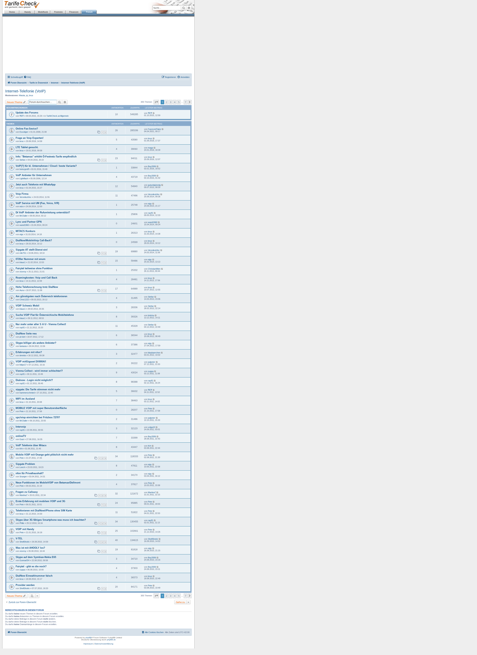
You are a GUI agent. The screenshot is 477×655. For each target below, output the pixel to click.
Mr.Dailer (24, 216)
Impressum (88, 644)
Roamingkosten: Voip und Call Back (36, 277)
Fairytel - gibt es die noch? (31, 566)
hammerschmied (27, 393)
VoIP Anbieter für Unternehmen (34, 175)
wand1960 (24, 225)
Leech (22, 467)
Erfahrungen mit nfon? (29, 352)
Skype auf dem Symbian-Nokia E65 (36, 557)
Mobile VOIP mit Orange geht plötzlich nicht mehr (45, 454)
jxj (27, 95)
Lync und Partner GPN (29, 221)
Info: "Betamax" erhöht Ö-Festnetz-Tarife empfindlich (46, 156)
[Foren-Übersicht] (21, 5)
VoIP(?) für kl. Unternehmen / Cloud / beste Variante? (46, 165)
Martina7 (23, 495)
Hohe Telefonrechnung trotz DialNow (37, 287)
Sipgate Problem (25, 464)
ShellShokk (25, 542)
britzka (151, 315)
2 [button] (166, 102)
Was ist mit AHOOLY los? (30, 547)
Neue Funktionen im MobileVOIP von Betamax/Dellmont (48, 482)
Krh (21, 448)
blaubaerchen (154, 353)
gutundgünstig (154, 185)
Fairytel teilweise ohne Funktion (34, 268)
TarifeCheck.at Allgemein (57, 116)
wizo (22, 206)
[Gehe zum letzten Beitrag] (154, 113)
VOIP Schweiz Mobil (27, 305)
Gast (22, 439)
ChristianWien (154, 269)
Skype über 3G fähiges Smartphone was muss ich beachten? (51, 519)
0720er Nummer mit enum (30, 259)
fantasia (23, 346)
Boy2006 (152, 166)
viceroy (23, 271)
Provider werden (25, 585)
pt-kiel (22, 337)
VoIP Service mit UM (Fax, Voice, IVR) (37, 203)
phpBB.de (111, 640)
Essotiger (24, 132)
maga (150, 148)
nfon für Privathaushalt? (30, 473)
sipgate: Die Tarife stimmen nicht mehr (38, 389)
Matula (22, 95)
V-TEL (19, 538)
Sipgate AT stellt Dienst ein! (32, 249)
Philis (22, 523)
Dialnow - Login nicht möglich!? (34, 380)
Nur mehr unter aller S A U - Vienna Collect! (41, 324)
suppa (151, 371)
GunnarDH (24, 560)
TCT (22, 116)
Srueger (23, 476)
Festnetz (58, 12)
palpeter (151, 362)
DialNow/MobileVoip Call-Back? (34, 240)
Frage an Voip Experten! (29, 138)
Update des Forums (27, 112)
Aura (22, 290)
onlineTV (21, 436)
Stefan (22, 160)
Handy (27, 12)
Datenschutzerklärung (103, 644)
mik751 (23, 253)
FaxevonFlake (154, 129)
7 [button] (185, 102)
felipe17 (23, 365)
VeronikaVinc (25, 197)
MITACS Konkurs (25, 231)
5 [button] (178, 102)
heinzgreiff (24, 169)
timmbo (23, 355)
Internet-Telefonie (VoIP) (25, 91)
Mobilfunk (43, 12)
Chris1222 (24, 299)
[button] (156, 102)
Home (12, 12)
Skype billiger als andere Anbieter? (36, 342)
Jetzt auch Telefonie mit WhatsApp (36, 184)
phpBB (88, 638)
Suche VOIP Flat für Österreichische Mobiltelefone (45, 315)
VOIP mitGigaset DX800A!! (31, 361)
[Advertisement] (98, 46)
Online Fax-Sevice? (27, 128)
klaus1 (23, 262)
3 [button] (170, 102)
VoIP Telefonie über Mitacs (31, 445)
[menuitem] (27, 77)
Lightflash (24, 178)
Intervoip (21, 426)
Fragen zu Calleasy (27, 492)
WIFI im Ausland (25, 398)
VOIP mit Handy (25, 529)
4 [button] (174, 102)
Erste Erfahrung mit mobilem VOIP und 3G (40, 501)
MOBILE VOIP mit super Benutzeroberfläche (41, 408)
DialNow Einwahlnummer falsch (34, 575)
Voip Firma (22, 193)
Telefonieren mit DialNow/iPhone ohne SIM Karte (44, 510)
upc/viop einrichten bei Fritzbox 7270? (38, 417)
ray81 (150, 213)
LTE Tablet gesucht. (27, 147)
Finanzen (73, 12)
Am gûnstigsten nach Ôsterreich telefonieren (41, 296)
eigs (150, 203)
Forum (89, 12)
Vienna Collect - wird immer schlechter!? (39, 370)
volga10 (151, 427)
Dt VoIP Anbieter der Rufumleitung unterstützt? (43, 212)
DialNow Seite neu (26, 333)
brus (31, 95)
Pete (22, 411)
